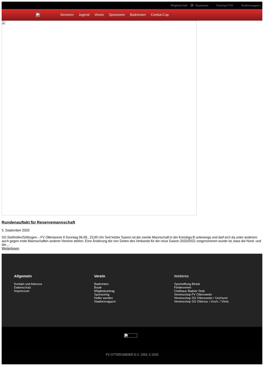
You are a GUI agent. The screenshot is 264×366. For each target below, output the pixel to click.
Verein (99, 14)
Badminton (138, 14)
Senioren (67, 14)
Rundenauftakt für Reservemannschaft (38, 222)
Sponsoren (117, 14)
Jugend (84, 14)
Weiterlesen (10, 248)
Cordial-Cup (160, 14)
